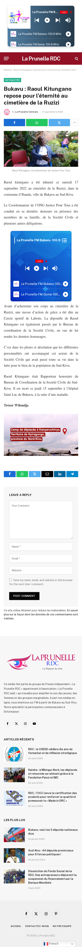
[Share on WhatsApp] (36, 122)
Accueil (16, 926)
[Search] (76, 58)
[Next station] (37, 20)
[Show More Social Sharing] (74, 122)
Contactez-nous (37, 926)
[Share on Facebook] (14, 122)
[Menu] (6, 58)
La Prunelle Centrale (26, 111)
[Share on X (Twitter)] (59, 122)
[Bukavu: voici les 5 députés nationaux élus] (14, 835)
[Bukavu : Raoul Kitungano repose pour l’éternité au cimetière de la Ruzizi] (41, 149)
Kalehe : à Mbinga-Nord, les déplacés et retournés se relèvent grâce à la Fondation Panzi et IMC (52, 773)
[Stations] (64, 240)
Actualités (12, 80)
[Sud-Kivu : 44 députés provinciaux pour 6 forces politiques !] (14, 855)
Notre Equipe (62, 926)
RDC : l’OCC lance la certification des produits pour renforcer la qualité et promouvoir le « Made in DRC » (52, 797)
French (53, 943)
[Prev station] (58, 20)
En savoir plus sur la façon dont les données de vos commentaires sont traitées (41, 614)
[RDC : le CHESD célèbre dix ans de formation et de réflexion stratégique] (14, 754)
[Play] (47, 20)
